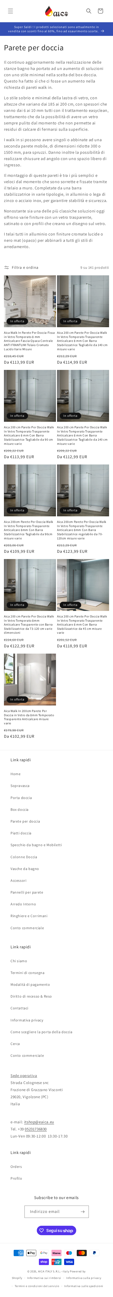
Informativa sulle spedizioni (83, 1286)
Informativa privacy (27, 1020)
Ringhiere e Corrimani (29, 915)
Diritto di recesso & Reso (31, 996)
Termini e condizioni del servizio (37, 1286)
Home (15, 773)
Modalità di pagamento (30, 984)
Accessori (18, 880)
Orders (16, 1166)
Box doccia (20, 809)
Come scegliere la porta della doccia (42, 1032)
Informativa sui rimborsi (44, 1278)
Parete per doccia (25, 821)
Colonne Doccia (24, 857)
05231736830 (36, 1128)
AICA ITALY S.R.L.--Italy (53, 1271)
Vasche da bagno (25, 868)
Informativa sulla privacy (83, 1278)
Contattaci (19, 1008)
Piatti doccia (21, 833)
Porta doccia (21, 797)
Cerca (15, 1043)
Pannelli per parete (27, 892)
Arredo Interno (23, 904)
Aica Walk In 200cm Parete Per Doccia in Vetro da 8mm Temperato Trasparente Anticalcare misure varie (29, 717)
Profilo (16, 1178)
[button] (10, 11)
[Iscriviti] (83, 1212)
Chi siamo (19, 961)
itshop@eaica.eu (39, 1121)
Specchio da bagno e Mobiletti (36, 844)
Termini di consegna (27, 972)
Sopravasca (20, 785)
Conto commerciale (27, 928)
